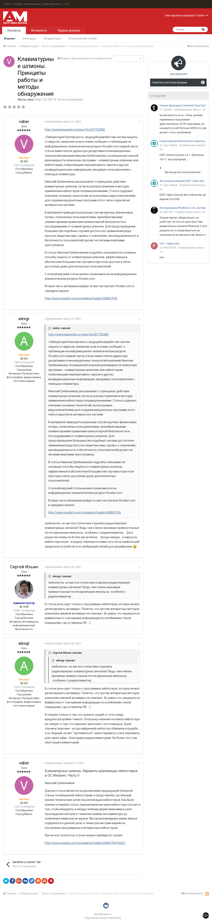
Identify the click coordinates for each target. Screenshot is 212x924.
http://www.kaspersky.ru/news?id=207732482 (75, 129)
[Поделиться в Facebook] (12, 881)
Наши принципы (51, 4)
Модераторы (52, 38)
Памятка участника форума (169, 82)
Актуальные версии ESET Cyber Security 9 (183, 180)
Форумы (9, 38)
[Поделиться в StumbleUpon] (44, 881)
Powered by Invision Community (103, 918)
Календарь (29, 38)
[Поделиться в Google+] (19, 881)
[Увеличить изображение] (135, 546)
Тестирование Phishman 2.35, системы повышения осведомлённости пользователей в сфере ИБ (183, 207)
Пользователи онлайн (82, 38)
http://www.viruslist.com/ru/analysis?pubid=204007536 (81, 298)
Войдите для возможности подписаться (86, 58)
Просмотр (14, 30)
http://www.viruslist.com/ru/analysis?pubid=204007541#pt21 (85, 843)
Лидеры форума (69, 30)
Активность (39, 30)
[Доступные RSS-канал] (207, 893)
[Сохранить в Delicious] (32, 881)
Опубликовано (63, 121)
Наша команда (32, 4)
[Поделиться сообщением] (139, 121)
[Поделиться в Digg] (25, 881)
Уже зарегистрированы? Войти (185, 15)
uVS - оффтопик (169, 243)
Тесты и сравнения (70, 99)
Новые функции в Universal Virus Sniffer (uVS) (183, 105)
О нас (66, 4)
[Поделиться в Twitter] (6, 881)
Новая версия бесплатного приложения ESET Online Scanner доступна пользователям (183, 141)
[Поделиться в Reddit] (38, 881)
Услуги (7, 4)
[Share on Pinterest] (51, 881)
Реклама (18, 4)
